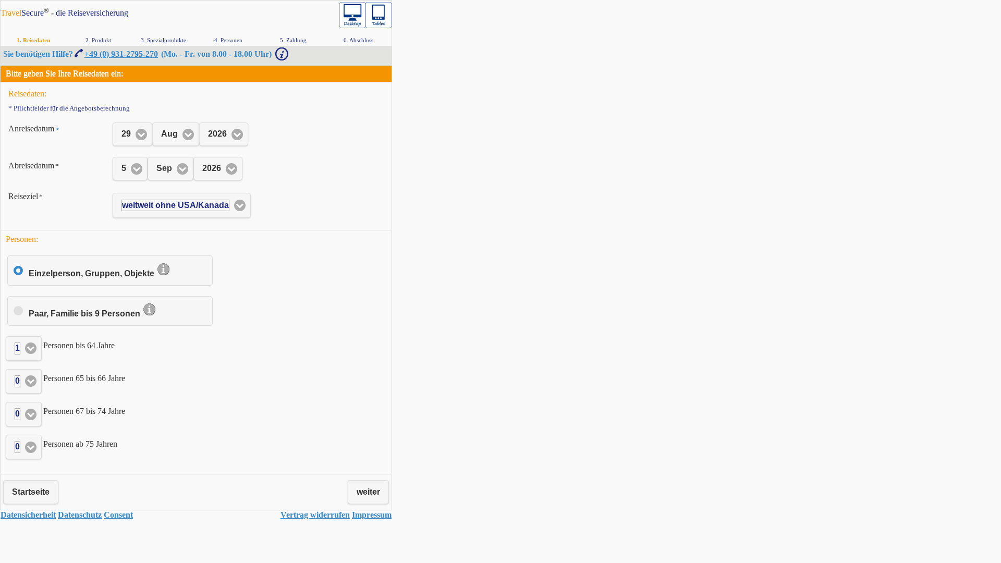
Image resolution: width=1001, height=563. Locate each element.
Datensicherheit (28, 514)
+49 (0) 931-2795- (121, 54)
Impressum (372, 514)
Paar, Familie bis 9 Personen (85, 313)
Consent (118, 514)
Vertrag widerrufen (315, 514)
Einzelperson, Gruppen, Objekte (92, 273)
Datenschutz (80, 514)
